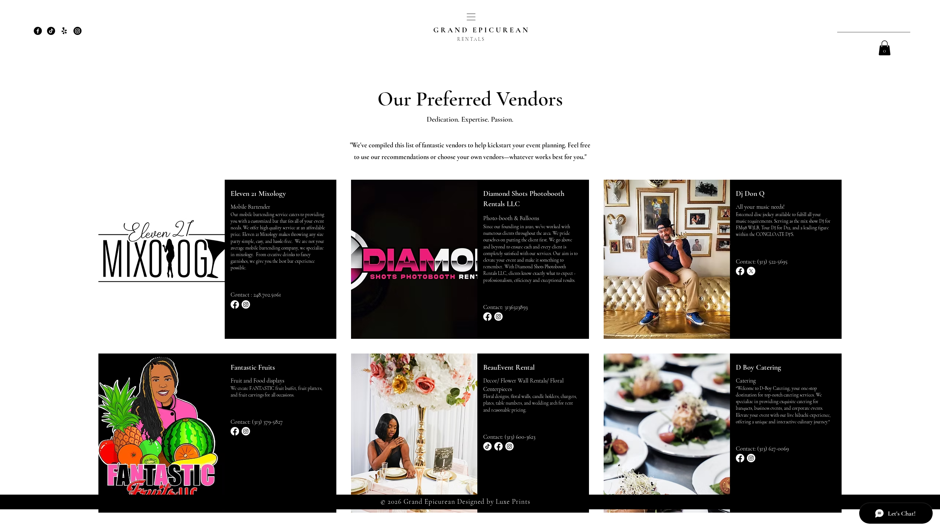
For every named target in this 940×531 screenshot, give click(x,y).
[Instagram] (77, 31)
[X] (751, 271)
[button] (471, 17)
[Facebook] (38, 31)
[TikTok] (51, 31)
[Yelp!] (64, 31)
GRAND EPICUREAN (481, 30)
